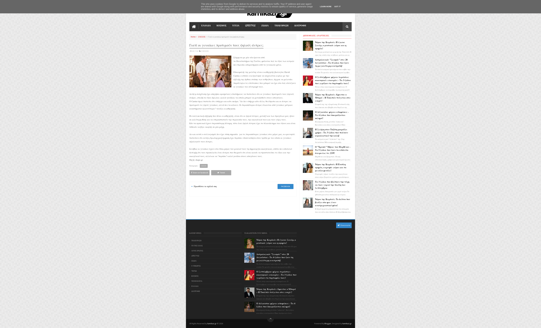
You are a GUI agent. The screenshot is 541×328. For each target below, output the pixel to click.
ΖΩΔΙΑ (265, 25)
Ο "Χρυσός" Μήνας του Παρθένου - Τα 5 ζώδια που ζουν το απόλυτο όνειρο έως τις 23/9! (332, 150)
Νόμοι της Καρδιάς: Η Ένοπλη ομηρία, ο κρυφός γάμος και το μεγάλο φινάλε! (330, 167)
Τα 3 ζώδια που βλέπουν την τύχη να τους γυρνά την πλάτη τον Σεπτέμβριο (332, 184)
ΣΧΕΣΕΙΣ (202, 37)
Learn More (326, 6)
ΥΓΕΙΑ (235, 25)
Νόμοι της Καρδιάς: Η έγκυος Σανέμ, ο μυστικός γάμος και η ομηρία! (330, 45)
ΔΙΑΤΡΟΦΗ (300, 25)
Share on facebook (200, 173)
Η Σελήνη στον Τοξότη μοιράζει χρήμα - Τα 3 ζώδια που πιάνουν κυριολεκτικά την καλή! (331, 132)
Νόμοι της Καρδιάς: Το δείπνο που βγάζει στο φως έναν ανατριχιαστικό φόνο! (332, 202)
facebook (285, 186)
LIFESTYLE (250, 25)
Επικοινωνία (345, 225)
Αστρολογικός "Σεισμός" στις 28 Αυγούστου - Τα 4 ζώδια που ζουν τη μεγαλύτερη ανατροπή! (332, 62)
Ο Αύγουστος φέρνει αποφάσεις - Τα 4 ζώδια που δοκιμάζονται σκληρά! (332, 115)
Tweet (222, 173)
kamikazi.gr (212, 324)
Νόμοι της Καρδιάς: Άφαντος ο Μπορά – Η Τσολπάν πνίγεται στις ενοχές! (333, 97)
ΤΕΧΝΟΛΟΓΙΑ (196, 281)
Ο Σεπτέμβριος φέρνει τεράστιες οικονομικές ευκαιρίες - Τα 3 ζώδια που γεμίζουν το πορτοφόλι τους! (333, 80)
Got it (337, 6)
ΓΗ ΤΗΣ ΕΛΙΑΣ (197, 246)
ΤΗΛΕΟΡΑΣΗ (281, 25)
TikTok (194, 271)
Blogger (327, 324)
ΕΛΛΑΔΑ (206, 25)
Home (193, 37)
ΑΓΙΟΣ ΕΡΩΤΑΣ (197, 251)
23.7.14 (195, 51)
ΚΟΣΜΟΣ (221, 25)
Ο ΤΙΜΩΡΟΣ (196, 266)
